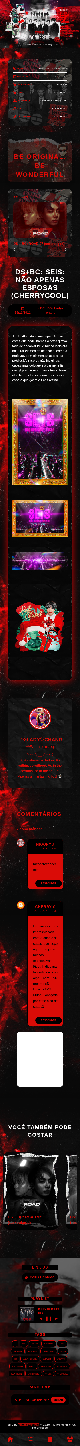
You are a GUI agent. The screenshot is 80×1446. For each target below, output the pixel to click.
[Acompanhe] (50, 1439)
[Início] (10, 1439)
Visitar (55, 1399)
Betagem (47, 1358)
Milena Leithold (28, 1424)
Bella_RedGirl (30, 1358)
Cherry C (45, 907)
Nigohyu (45, 844)
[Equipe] (70, 1439)
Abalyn (34, 1343)
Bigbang (61, 1358)
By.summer (62, 1366)
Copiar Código (42, 1277)
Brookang (46, 1366)
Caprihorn (16, 1373)
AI (15, 1343)
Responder (48, 883)
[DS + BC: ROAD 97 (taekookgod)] (31, 1228)
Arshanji (32, 1351)
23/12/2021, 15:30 (46, 911)
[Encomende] (30, 1439)
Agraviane (49, 1343)
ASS (23, 1343)
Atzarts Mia (48, 1351)
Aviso (63, 1351)
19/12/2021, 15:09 (46, 848)
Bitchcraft (17, 1366)
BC (42, 308)
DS (49, 308)
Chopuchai (62, 1373)
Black (32, 1366)
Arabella (18, 1351)
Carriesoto (33, 1373)
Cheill (48, 1373)
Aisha (62, 1343)
